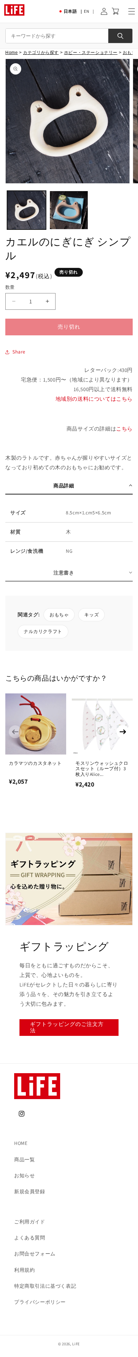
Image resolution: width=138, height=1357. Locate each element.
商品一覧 (24, 1159)
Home (11, 52)
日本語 (70, 11)
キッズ (91, 615)
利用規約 (24, 1270)
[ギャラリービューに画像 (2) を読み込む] (69, 210)
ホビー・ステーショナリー (90, 52)
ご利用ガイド (29, 1221)
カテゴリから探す (41, 52)
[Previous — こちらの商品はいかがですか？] (15, 731)
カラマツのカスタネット (35, 763)
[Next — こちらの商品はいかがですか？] (122, 731)
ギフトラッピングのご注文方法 (67, 1027)
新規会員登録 (29, 1191)
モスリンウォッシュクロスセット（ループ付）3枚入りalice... (101, 768)
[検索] (120, 36)
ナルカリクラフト (43, 631)
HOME (20, 1143)
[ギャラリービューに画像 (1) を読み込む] (26, 210)
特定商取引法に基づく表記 (45, 1286)
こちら (124, 428)
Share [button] (18, 351)
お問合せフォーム (35, 1253)
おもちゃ (59, 615)
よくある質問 (29, 1237)
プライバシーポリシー (40, 1302)
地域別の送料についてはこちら (94, 398)
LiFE (76, 1343)
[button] (132, 11)
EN (86, 11)
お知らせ (24, 1175)
